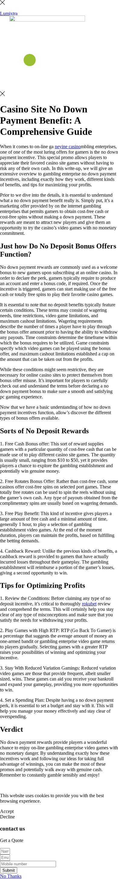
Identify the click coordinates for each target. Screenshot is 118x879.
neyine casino (68, 146)
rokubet (89, 603)
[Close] (2, 3)
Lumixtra (9, 13)
